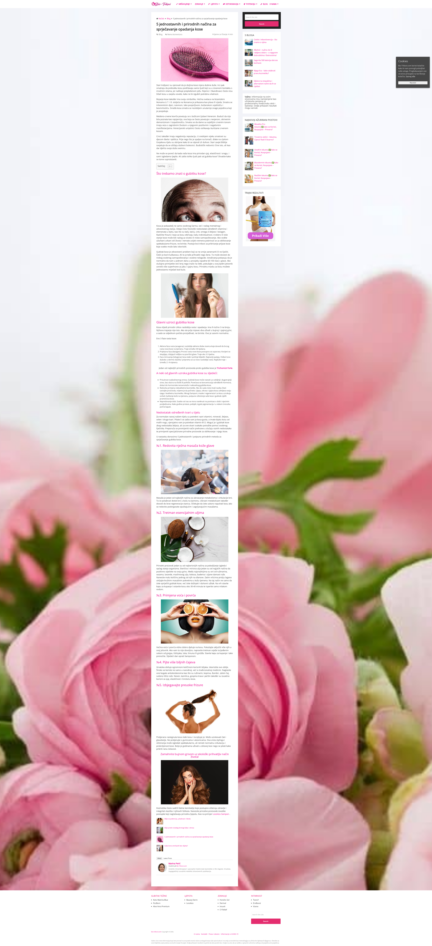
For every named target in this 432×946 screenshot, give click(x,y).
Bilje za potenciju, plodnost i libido (177, 819)
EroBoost (257, 903)
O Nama (273, 4)
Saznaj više (410, 76)
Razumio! (413, 83)
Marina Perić (174, 863)
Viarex (255, 906)
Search (261, 24)
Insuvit (222, 906)
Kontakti (204, 934)
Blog (265, 4)
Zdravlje (199, 4)
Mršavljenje (184, 4)
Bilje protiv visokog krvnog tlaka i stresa (179, 828)
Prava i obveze (214, 934)
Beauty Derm (192, 900)
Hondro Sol (224, 900)
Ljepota (214, 4)
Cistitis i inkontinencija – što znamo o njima (265, 41)
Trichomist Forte (224, 368)
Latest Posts (168, 858)
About (159, 858)
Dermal (223, 903)
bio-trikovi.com (156, 932)
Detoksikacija (231, 4)
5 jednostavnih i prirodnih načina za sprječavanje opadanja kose (188, 837)
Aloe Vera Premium (161, 906)
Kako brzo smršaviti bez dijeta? (176, 846)
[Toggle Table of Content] (168, 166)
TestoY (256, 900)
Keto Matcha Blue (160, 900)
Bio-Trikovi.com (181, 866)
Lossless (221, 814)
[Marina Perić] (162, 871)
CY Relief (223, 909)
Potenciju (250, 4)
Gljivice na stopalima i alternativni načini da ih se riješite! (265, 84)
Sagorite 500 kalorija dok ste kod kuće (266, 61)
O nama (197, 934)
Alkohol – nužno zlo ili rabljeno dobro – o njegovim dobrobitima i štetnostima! (266, 53)
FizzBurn (156, 903)
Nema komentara (174, 34)
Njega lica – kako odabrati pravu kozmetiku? (264, 72)
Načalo (161, 18)
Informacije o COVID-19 (229, 934)
